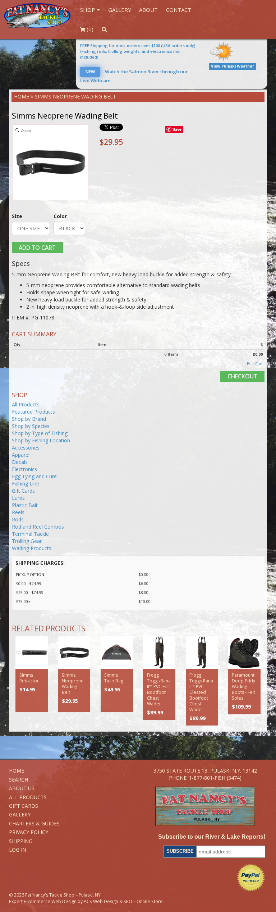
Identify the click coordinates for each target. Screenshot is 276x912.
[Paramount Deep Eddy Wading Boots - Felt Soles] (244, 652)
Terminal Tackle (30, 533)
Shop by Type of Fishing (40, 433)
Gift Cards (23, 490)
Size (17, 216)
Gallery (119, 9)
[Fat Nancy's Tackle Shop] (37, 16)
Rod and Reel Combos (38, 526)
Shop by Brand (29, 418)
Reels (18, 512)
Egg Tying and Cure (34, 476)
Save (176, 129)
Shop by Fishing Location (41, 440)
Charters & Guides (34, 823)
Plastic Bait (25, 505)
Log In (17, 849)
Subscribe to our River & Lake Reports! (211, 837)
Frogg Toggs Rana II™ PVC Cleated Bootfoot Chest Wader (201, 692)
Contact (178, 9)
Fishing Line (25, 483)
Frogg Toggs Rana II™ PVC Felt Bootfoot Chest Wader (159, 689)
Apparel (20, 454)
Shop (88, 9)
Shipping (20, 841)
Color (60, 216)
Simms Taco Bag (113, 678)
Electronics (24, 469)
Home (21, 96)
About (148, 9)
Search (18, 779)
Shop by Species (31, 426)
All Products (26, 404)
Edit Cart (255, 363)
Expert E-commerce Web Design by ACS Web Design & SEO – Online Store (86, 901)
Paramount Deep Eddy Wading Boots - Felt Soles (243, 686)
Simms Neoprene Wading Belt (73, 683)
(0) (89, 29)
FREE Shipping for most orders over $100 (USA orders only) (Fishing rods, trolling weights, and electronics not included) (138, 51)
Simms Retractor (29, 678)
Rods (18, 519)
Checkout (242, 376)
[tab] (138, 263)
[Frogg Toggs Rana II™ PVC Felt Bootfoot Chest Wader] (159, 652)
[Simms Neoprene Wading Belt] (74, 652)
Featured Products (33, 411)
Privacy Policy (28, 832)
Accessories (26, 447)
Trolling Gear (27, 541)
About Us (21, 788)
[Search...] (104, 29)
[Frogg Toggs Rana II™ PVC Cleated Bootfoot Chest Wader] (202, 652)
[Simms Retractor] (31, 652)
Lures (18, 497)
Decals (20, 462)
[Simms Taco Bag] (117, 652)
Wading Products (31, 548)
